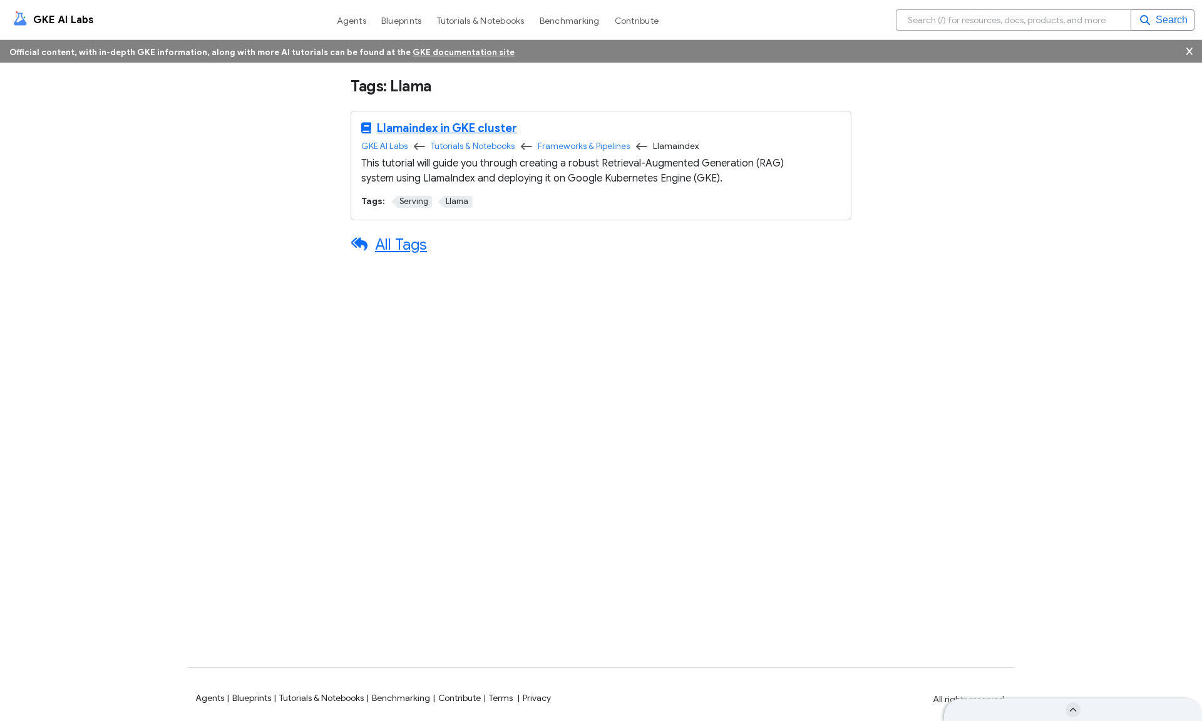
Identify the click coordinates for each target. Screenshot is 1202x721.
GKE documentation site (464, 52)
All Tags (401, 244)
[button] (1162, 20)
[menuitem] (354, 20)
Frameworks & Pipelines (584, 146)
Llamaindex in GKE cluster (447, 128)
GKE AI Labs (384, 146)
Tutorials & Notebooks (473, 146)
